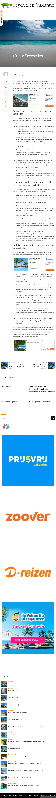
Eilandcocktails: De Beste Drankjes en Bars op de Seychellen (25, 763)
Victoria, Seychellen (14, 748)
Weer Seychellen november (39, 402)
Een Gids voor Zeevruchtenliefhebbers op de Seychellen (24, 785)
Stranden (10, 681)
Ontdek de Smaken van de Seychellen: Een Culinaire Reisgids (25, 770)
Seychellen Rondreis (9, 386)
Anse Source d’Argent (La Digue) (17, 712)
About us (43, 795)
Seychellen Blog (28, 51)
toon (21, 75)
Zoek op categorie (33, 795)
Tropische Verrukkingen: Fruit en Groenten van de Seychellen (25, 778)
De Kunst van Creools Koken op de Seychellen (21, 756)
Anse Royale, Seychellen (15, 719)
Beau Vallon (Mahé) (13, 690)
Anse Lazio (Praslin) (14, 697)
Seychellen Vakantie (33, 5)
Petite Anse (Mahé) (13, 683)
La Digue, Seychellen (14, 734)
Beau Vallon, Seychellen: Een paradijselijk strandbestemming (25, 727)
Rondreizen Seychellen (10, 402)
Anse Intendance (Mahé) (15, 705)
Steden (10, 717)
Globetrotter (6, 78)
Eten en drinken (12, 754)
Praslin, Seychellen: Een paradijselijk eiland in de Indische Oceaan (26, 741)
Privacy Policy (18, 795)
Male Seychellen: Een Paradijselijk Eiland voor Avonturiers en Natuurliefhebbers (42, 389)
